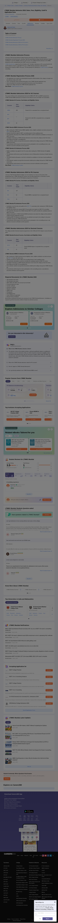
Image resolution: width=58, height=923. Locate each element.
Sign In (47, 918)
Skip (40, 918)
